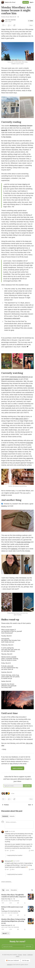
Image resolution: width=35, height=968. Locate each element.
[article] (17, 899)
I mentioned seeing (15, 377)
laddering (14, 549)
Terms (24, 954)
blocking (4, 506)
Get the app (25, 960)
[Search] (32, 890)
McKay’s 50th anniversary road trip (12, 908)
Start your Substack (13, 960)
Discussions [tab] (14, 890)
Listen (31, 20)
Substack (9, 964)
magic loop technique (24, 542)
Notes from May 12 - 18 (8, 899)
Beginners (25, 377)
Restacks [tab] (12, 816)
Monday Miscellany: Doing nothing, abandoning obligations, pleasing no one (13, 921)
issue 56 (4, 130)
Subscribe (25, 2)
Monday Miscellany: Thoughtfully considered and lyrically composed (13, 896)
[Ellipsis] (33, 831)
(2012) (10, 388)
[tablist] (8, 816)
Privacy (20, 954)
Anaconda (29, 442)
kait (6, 831)
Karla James (8, 861)
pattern (3, 580)
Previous (6, 804)
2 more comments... (6, 882)
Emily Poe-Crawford (10, 19)
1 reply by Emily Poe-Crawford (14, 855)
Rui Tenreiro (7, 137)
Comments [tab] (5, 816)
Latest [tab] (7, 890)
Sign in (31, 2)
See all (5, 933)
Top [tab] (3, 890)
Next (29, 804)
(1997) (3, 445)
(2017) (26, 418)
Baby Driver (20, 418)
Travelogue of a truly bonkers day (10, 911)
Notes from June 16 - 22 (8, 925)
